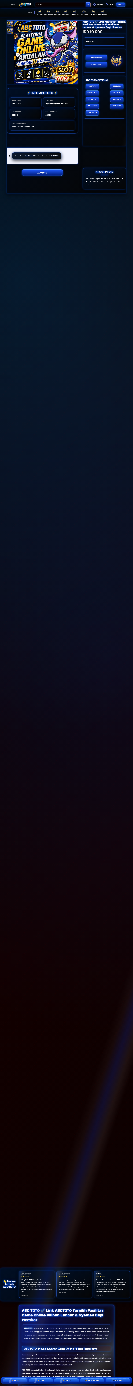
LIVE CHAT (118, 1380)
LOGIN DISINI (96, 64)
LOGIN (42, 1380)
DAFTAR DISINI (96, 58)
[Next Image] (74, 54)
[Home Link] (25, 5)
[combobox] (60, 4)
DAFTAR (67, 1380)
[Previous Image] (17, 54)
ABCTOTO (42, 173)
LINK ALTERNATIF (93, 1380)
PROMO (16, 1380)
